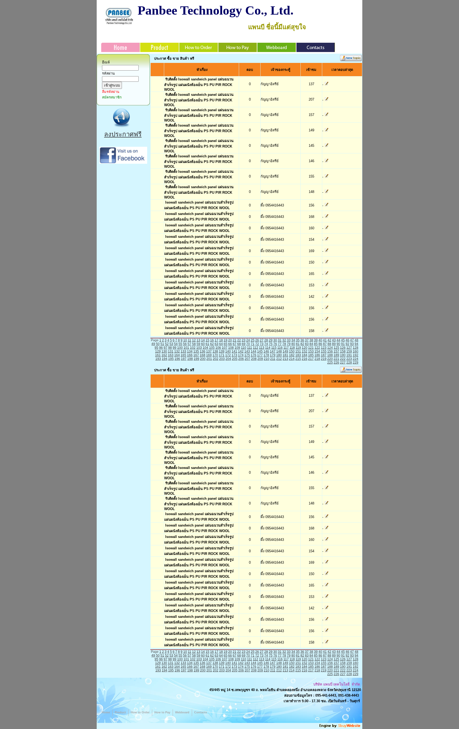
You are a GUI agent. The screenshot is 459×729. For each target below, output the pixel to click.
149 (285, 351)
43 (334, 340)
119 (298, 348)
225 (330, 362)
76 (275, 344)
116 (280, 348)
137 (209, 351)
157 (336, 351)
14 (203, 340)
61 (207, 344)
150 (292, 351)
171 (221, 355)
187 (323, 355)
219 (323, 359)
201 (209, 359)
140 (228, 351)
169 (209, 355)
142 (241, 351)
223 (349, 359)
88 (329, 344)
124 (330, 348)
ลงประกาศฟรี (123, 134)
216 (304, 359)
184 (304, 355)
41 (325, 340)
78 (284, 344)
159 (349, 351)
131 (170, 351)
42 (329, 340)
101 (186, 348)
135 (196, 351)
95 (156, 348)
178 (266, 355)
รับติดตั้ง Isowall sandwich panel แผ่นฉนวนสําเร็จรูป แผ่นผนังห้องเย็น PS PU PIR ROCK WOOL (198, 84)
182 (292, 355)
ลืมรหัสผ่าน (110, 92)
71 (252, 344)
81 (298, 344)
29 (271, 340)
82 (302, 344)
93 (352, 344)
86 (320, 344)
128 (355, 348)
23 (243, 340)
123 (323, 348)
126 (343, 348)
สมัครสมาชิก (112, 97)
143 (247, 351)
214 (292, 359)
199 (196, 359)
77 (280, 344)
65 (225, 344)
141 (234, 351)
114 (267, 348)
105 (212, 348)
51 (162, 344)
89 (334, 344)
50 (158, 344)
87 (325, 344)
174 (241, 355)
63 (216, 344)
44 (338, 340)
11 (189, 340)
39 (316, 340)
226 (336, 362)
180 (279, 355)
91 (343, 344)
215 (298, 359)
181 (285, 355)
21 (234, 340)
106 (218, 348)
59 (198, 344)
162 (164, 355)
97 (165, 348)
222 (343, 359)
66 (230, 344)
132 (177, 351)
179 (272, 355)
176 (253, 355)
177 (260, 355)
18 (221, 340)
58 (194, 344)
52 (167, 344)
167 (196, 355)
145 (260, 351)
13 (198, 340)
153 (311, 351)
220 (330, 359)
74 (266, 344)
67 (234, 344)
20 (230, 340)
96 (161, 348)
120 (304, 348)
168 (202, 355)
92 (347, 344)
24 (248, 340)
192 (355, 355)
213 (285, 359)
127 (349, 348)
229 (355, 362)
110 (243, 348)
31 (280, 340)
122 (317, 348)
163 (170, 355)
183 (298, 355)
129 (158, 351)
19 (225, 340)
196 (177, 359)
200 (203, 359)
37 (307, 340)
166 (190, 355)
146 (266, 351)
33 (289, 340)
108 (231, 348)
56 (185, 344)
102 (193, 348)
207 (247, 359)
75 (271, 344)
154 (317, 351)
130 (164, 351)
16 (212, 340)
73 (262, 344)
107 (224, 348)
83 (307, 344)
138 (215, 351)
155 (323, 351)
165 (183, 355)
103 (199, 348)
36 (302, 340)
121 (311, 348)
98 (170, 348)
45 (343, 340)
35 (298, 340)
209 (260, 359)
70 (248, 344)
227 (343, 362)
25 (252, 340)
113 (261, 348)
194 (164, 359)
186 (317, 355)
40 (320, 340)
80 (293, 344)
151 (298, 351)
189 (336, 355)
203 (222, 359)
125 (336, 348)
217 (311, 359)
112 (255, 348)
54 (176, 344)
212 (279, 359)
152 (304, 351)
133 (183, 351)
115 (274, 348)
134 (190, 351)
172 (228, 355)
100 (180, 348)
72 (257, 344)
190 (343, 355)
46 (347, 340)
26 (257, 340)
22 (239, 340)
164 (177, 355)
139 (221, 351)
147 (272, 351)
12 (194, 340)
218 (317, 359)
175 (247, 355)
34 (293, 340)
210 (266, 359)
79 (289, 344)
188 (330, 355)
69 (243, 344)
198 (190, 359)
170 (215, 355)
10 (185, 340)
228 (349, 362)
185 (311, 355)
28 (266, 340)
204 (228, 359)
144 (253, 351)
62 (212, 344)
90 (338, 344)
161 (158, 355)
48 (356, 340)
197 (183, 359)
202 (215, 359)
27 (262, 340)
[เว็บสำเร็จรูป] (340, 727)
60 (203, 344)
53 (171, 344)
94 (356, 344)
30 (275, 340)
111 (249, 348)
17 (216, 340)
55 (180, 344)
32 (284, 340)
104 (205, 348)
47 (352, 340)
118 (292, 348)
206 (241, 359)
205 (234, 359)
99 (174, 348)
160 (355, 351)
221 (336, 359)
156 (330, 351)
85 (316, 344)
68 (239, 344)
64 (221, 344)
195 (171, 359)
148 (279, 351)
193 (158, 359)
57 (189, 344)
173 (234, 355)
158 (343, 351)
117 (286, 348)
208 (254, 359)
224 (355, 359)
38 (311, 340)
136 (202, 351)
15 (207, 340)
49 (153, 344)
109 (237, 348)
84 (311, 344)
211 (272, 359)
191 (349, 355)
